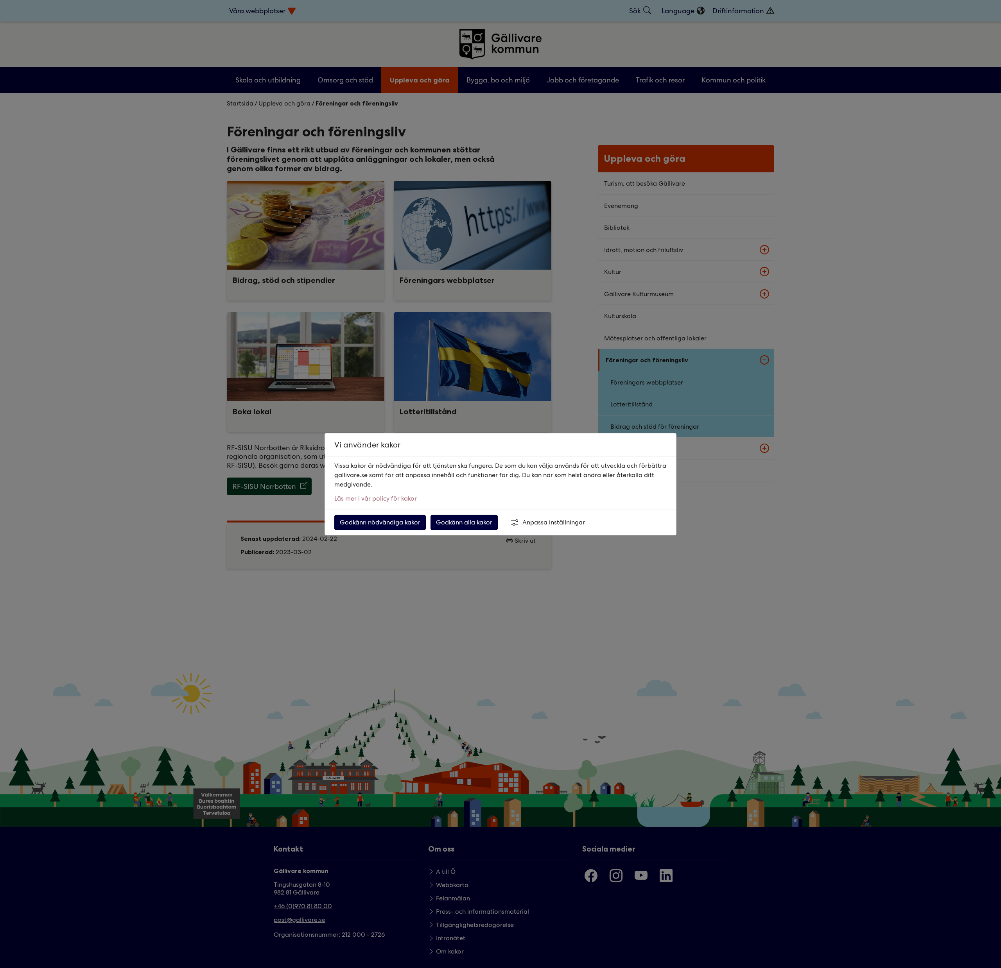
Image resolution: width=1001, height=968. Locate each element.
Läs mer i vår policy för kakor (375, 498)
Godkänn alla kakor (464, 522)
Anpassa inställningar (553, 522)
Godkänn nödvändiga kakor (380, 522)
